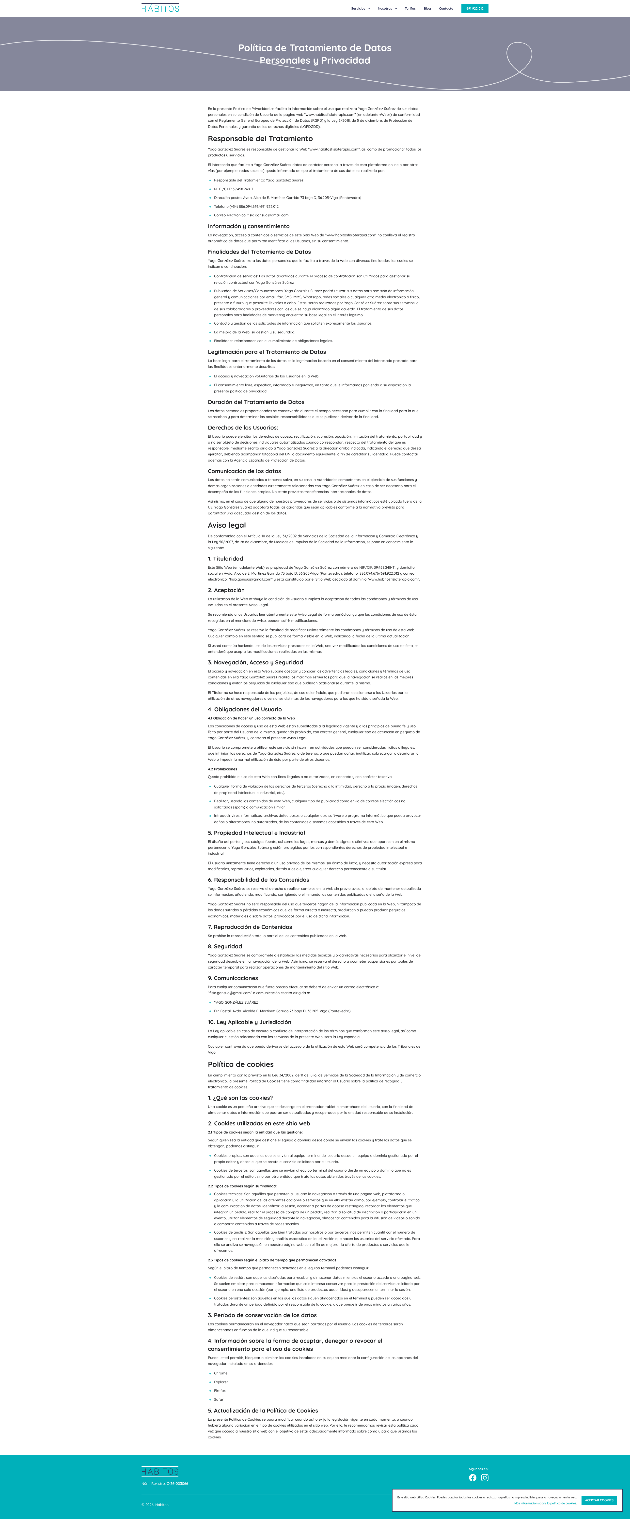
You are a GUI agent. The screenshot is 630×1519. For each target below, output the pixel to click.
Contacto (446, 9)
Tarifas (410, 9)
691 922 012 (475, 9)
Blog (427, 9)
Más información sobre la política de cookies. (545, 1503)
